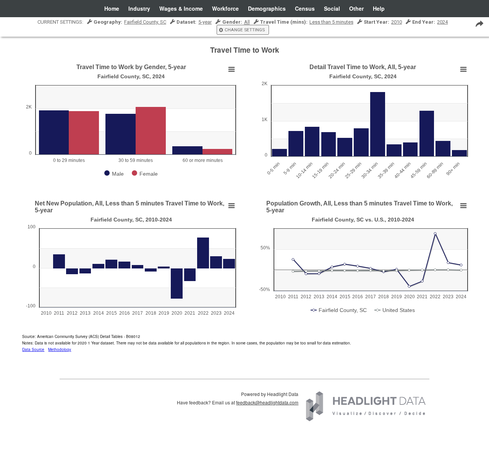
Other (356, 8)
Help (379, 8)
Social (332, 8)
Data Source (33, 349)
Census (305, 8)
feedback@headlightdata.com (267, 402)
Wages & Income (181, 8)
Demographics (267, 8)
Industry (139, 8)
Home (111, 8)
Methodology (59, 349)
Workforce (225, 8)
